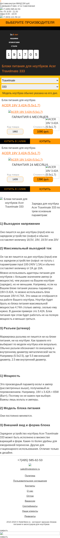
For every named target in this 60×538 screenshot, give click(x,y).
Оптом (30, 496)
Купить (45, 141)
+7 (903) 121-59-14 (11, 17)
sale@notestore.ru (30, 469)
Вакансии (30, 501)
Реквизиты (30, 516)
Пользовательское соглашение (30, 481)
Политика (30, 475)
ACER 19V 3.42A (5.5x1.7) (21, 105)
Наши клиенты (30, 511)
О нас (30, 491)
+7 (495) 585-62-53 (11, 9)
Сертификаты (30, 506)
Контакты (30, 486)
